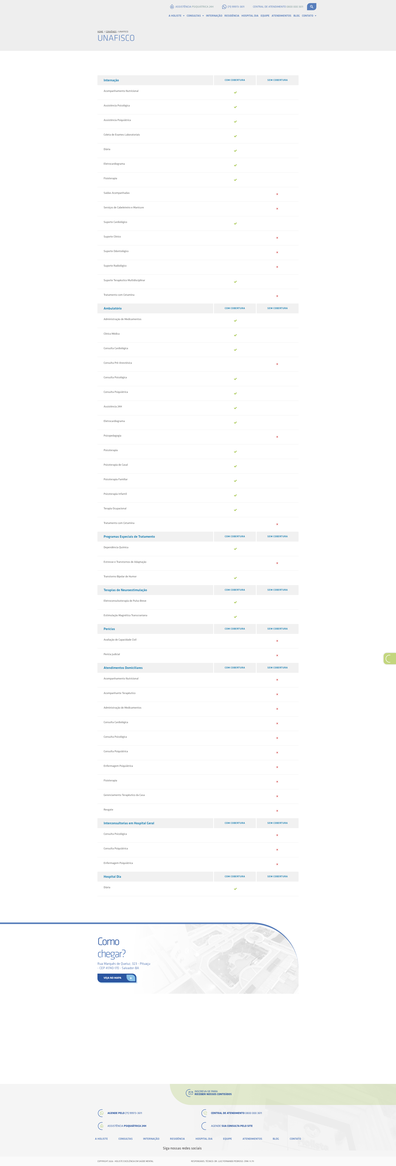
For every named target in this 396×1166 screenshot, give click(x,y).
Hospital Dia (249, 15)
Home (100, 31)
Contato (307, 15)
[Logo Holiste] (95, 11)
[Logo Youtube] (221, 1148)
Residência (231, 15)
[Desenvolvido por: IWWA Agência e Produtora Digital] (295, 1161)
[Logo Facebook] (205, 1148)
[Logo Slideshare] (226, 1148)
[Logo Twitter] (210, 1148)
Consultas (194, 15)
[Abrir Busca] (311, 6)
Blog (296, 15)
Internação (214, 15)
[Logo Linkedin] (215, 1148)
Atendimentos (281, 15)
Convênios (111, 31)
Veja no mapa (112, 977)
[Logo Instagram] (231, 1148)
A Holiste (175, 15)
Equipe (265, 15)
